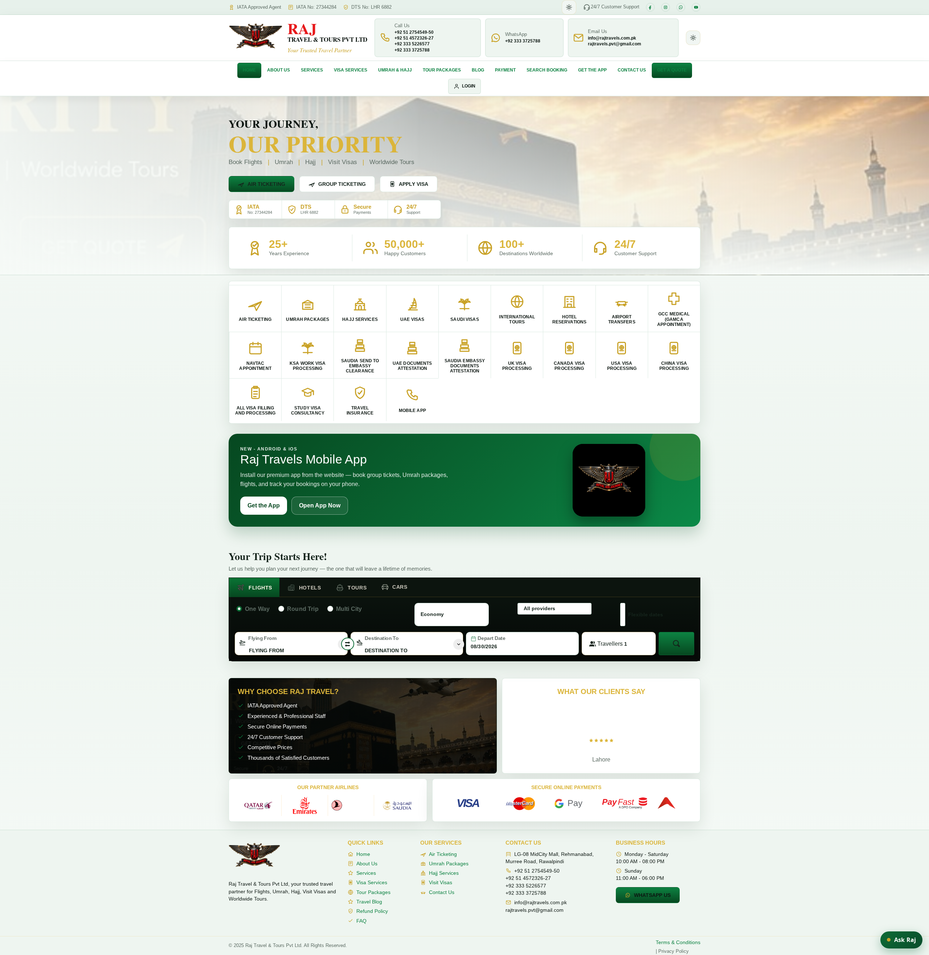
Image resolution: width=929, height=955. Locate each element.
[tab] (254, 587)
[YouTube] (696, 7)
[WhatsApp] (680, 7)
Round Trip (303, 609)
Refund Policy (372, 911)
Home (249, 70)
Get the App (592, 70)
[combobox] (291, 643)
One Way (257, 609)
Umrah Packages (448, 863)
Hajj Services (444, 873)
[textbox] (291, 650)
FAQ (361, 921)
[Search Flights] (676, 643)
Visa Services (350, 70)
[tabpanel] (464, 627)
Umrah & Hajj (395, 70)
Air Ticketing (266, 184)
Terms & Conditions (678, 942)
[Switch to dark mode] (569, 7)
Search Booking (547, 70)
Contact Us (632, 70)
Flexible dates (645, 614)
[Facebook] (650, 7)
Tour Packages (442, 70)
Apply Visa (413, 184)
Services (312, 70)
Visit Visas (440, 882)
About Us (278, 70)
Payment (505, 70)
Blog (478, 70)
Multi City (349, 609)
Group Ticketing (342, 184)
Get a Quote (672, 70)
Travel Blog (369, 902)
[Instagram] (665, 7)
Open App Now (319, 505)
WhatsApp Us (652, 895)
